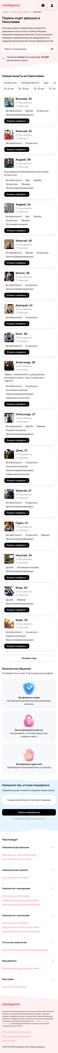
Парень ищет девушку (21, 12)
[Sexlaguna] (11, 5)
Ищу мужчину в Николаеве (15, 922)
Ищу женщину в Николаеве (15, 895)
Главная (5, 12)
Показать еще (29, 658)
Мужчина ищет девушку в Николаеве (20, 968)
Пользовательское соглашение (16, 1032)
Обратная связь (9, 1040)
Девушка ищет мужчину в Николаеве (20, 927)
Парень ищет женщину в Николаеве (20, 900)
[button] (10, 82)
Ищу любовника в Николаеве (16, 859)
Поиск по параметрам (15, 49)
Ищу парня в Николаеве (14, 986)
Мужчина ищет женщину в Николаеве (21, 904)
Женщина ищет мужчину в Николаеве (21, 931)
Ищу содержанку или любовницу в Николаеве (25, 949)
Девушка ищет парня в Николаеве (19, 854)
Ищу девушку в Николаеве (15, 877)
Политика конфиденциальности (16, 1036)
